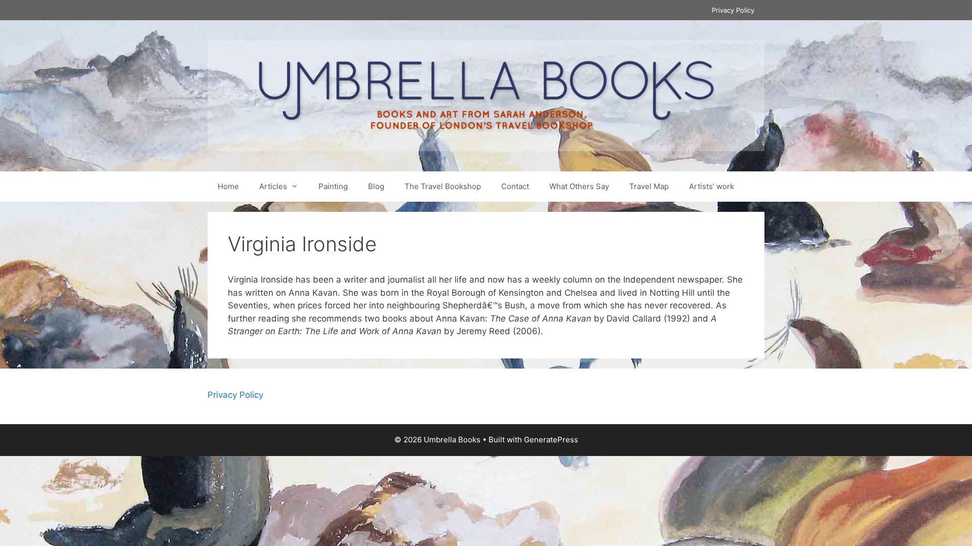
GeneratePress (551, 439)
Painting (333, 186)
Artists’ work (711, 186)
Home (228, 186)
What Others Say (579, 186)
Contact (515, 186)
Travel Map (649, 186)
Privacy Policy (733, 10)
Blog (376, 186)
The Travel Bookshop (442, 186)
